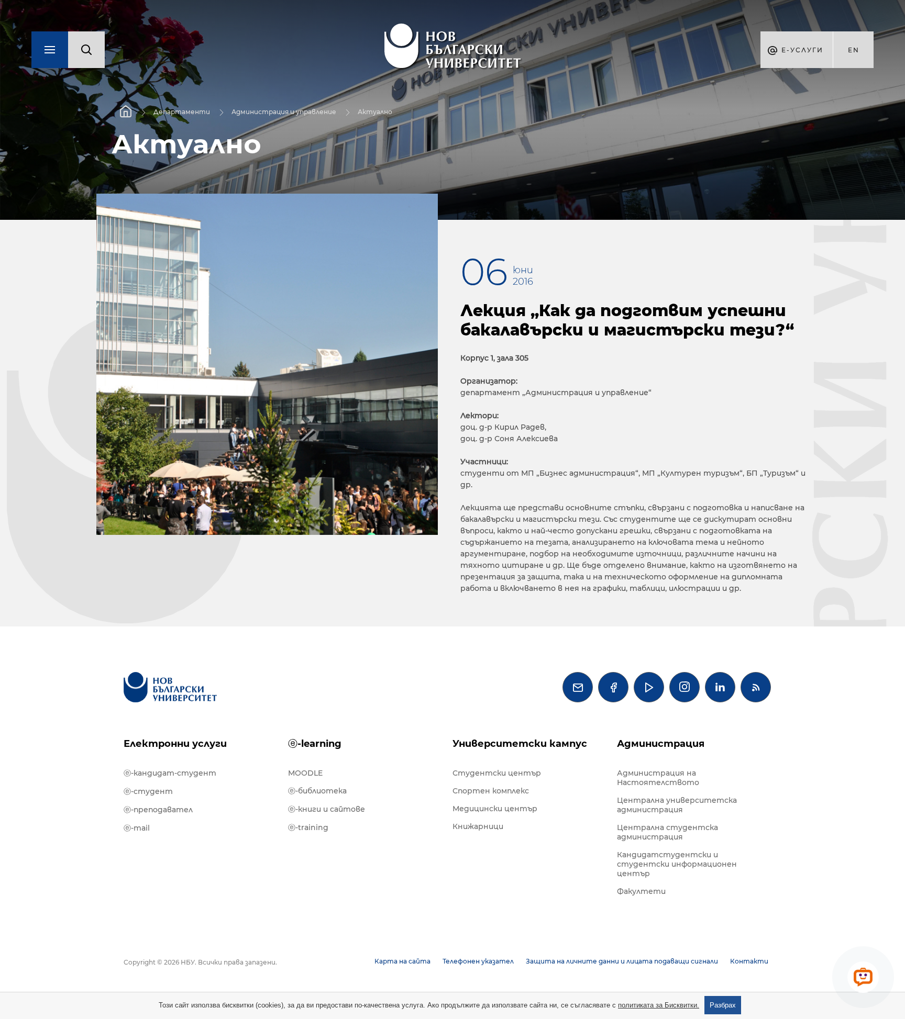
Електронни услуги (175, 743)
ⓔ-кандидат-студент (170, 773)
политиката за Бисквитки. (658, 1005)
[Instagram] (684, 687)
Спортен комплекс (490, 791)
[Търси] (86, 49)
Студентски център (496, 773)
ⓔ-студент (148, 791)
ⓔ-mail (137, 828)
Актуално (375, 112)
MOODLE (305, 773)
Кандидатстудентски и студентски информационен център (677, 864)
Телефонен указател (478, 961)
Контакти (749, 961)
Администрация (660, 743)
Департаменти (181, 112)
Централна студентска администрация (667, 832)
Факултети (641, 891)
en (853, 50)
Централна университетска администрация (677, 805)
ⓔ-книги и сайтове (326, 809)
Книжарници (477, 826)
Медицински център (494, 808)
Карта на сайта (402, 961)
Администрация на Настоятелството (658, 777)
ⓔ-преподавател (158, 809)
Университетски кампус (519, 743)
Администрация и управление (283, 112)
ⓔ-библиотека (317, 791)
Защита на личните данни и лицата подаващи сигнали (622, 961)
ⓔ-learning (314, 743)
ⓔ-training (308, 827)
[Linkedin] (720, 687)
